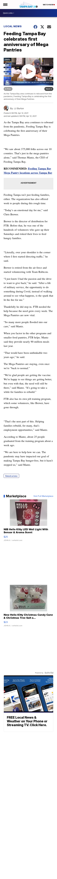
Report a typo (11, 476)
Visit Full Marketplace (43, 496)
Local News (13, 26)
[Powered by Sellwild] (49, 673)
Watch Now (48, 5)
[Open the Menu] (5, 4)
